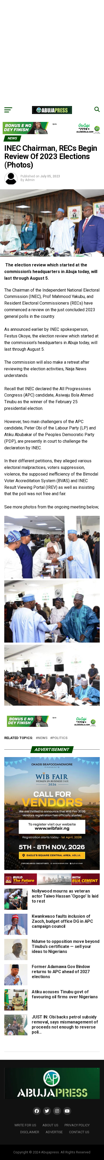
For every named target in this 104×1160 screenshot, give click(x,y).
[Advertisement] (52, 51)
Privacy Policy (77, 1125)
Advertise (54, 1132)
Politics (59, 738)
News (42, 738)
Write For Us (25, 1125)
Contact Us (79, 1132)
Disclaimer (29, 1132)
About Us (50, 1125)
